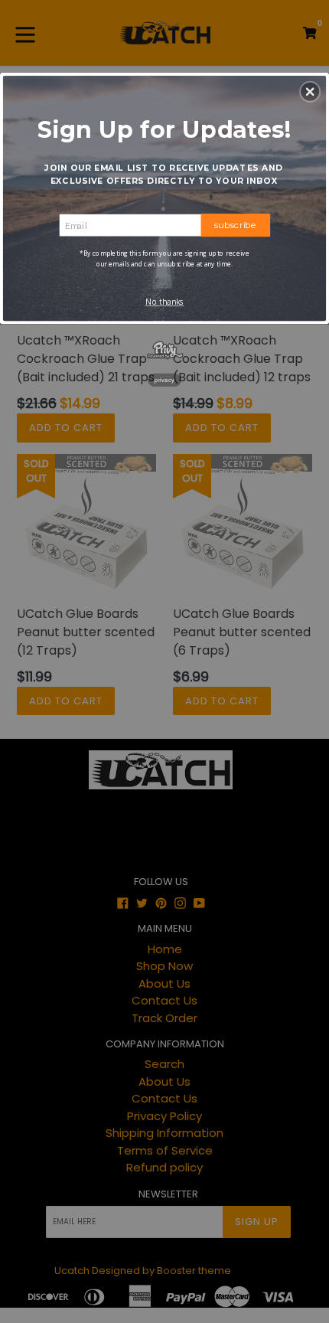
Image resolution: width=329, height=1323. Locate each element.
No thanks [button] (164, 301)
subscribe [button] (235, 224)
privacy (164, 379)
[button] (310, 91)
